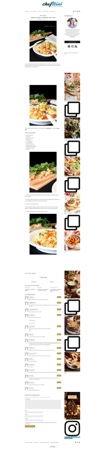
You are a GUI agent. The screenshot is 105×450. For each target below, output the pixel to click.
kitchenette (31, 326)
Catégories (27, 11)
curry (26, 273)
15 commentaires (45, 19)
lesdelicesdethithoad (33, 309)
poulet (30, 273)
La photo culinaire (45, 11)
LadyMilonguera (32, 302)
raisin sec (33, 273)
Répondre (59, 297)
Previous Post (33, 281)
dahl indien (49, 128)
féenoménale (31, 339)
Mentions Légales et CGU (44, 442)
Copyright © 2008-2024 (54, 442)
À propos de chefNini (28, 442)
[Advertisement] (43, 76)
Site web (26, 418)
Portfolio (39, 11)
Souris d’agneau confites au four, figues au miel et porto (55, 290)
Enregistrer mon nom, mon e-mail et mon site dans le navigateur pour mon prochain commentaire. (40, 423)
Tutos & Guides (33, 11)
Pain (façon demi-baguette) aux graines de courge (43, 290)
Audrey (30, 334)
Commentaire (28, 398)
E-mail (26, 414)
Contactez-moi (52, 11)
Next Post (52, 281)
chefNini (52, 447)
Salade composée (43, 15)
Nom (26, 410)
